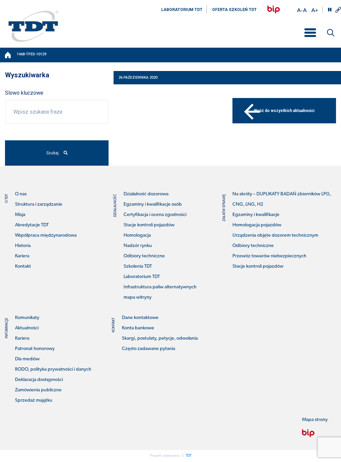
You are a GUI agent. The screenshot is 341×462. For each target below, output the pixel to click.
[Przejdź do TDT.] (8, 55)
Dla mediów (27, 359)
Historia (23, 245)
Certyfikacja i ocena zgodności (155, 214)
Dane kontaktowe (140, 317)
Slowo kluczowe (24, 93)
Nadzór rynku (138, 245)
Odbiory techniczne (144, 256)
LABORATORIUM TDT (181, 9)
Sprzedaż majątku (33, 400)
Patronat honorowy (35, 348)
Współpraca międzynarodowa (46, 235)
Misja (20, 214)
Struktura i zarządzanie (38, 204)
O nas (21, 194)
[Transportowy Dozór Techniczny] (33, 26)
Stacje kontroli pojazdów (149, 225)
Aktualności (27, 328)
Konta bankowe (138, 328)
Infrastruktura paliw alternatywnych (160, 287)
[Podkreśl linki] (338, 10)
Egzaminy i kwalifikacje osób (153, 204)
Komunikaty (27, 317)
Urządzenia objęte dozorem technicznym (275, 235)
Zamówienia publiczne (38, 390)
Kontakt (23, 266)
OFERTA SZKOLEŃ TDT (234, 9)
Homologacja (137, 235)
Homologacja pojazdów (256, 225)
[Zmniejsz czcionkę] (300, 10)
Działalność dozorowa (146, 194)
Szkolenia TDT (138, 266)
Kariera (22, 256)
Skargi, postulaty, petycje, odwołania (160, 338)
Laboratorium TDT (142, 276)
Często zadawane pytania (148, 348)
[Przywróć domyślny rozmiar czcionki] (305, 10)
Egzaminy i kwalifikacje (255, 214)
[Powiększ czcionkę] (314, 10)
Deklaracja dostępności (39, 379)
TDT (188, 456)
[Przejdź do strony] (273, 9)
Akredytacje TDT (32, 225)
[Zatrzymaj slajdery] (329, 10)
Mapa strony (315, 419)
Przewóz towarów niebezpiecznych (269, 256)
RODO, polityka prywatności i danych (53, 369)
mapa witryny (138, 297)
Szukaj (52, 153)
